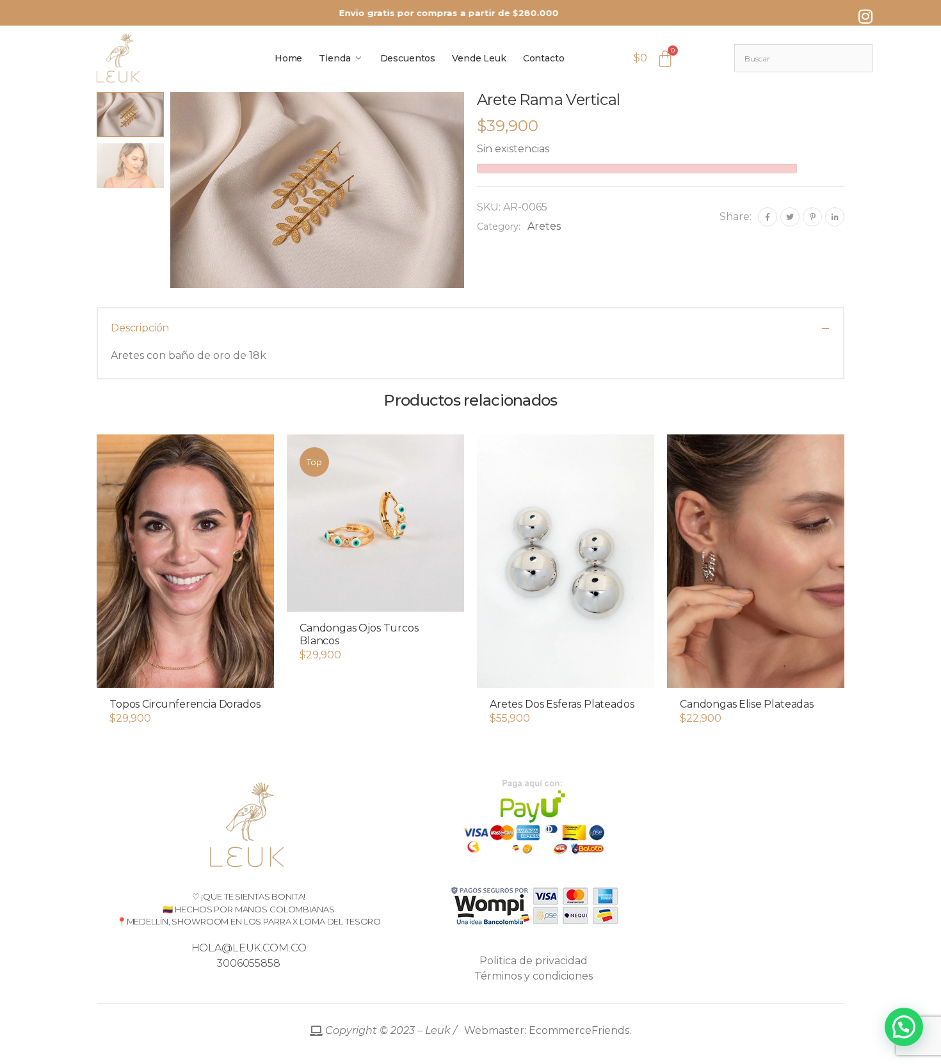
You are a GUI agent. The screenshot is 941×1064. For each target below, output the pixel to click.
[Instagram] (865, 16)
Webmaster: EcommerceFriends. (477, 1030)
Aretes (544, 226)
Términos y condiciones (533, 976)
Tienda (334, 58)
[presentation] (168, 190)
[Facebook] (767, 216)
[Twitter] (790, 216)
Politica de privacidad (533, 961)
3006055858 (248, 963)
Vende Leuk (479, 58)
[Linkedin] (834, 216)
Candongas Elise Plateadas (747, 704)
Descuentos (408, 58)
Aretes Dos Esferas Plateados (562, 704)
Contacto (544, 58)
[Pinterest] (812, 216)
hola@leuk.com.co (249, 948)
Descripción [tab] (140, 328)
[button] (185, 675)
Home (288, 58)
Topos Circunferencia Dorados (185, 704)
